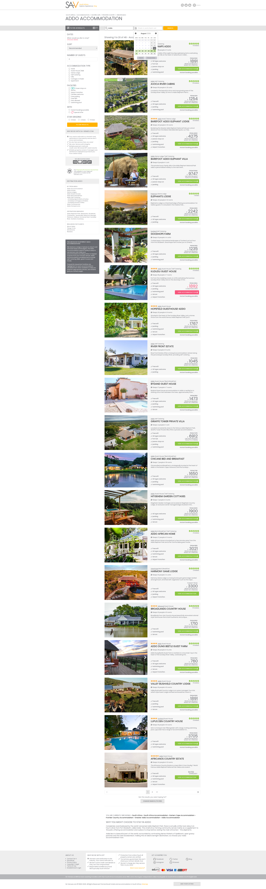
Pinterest (176, 862)
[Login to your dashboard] (186, 5)
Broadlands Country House (168, 608)
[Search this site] (182, 5)
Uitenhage (154, 569)
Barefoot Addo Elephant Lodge (170, 121)
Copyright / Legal (73, 864)
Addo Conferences (73, 204)
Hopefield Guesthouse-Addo (168, 309)
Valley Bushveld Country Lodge (170, 683)
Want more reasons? (137, 868)
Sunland (154, 231)
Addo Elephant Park (73, 214)
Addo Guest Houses (74, 194)
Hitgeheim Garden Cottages (168, 496)
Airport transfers (77, 92)
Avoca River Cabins (163, 84)
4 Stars (83, 120)
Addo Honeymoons (73, 206)
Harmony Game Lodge (164, 571)
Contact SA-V (72, 859)
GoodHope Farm (161, 234)
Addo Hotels (71, 190)
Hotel (73, 69)
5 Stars (92, 120)
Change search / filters (152, 801)
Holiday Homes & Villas (76, 202)
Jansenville (79, 215)
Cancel (141, 58)
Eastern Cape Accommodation (181, 815)
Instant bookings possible (80, 110)
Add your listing (187, 884)
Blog (190, 859)
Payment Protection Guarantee (87, 170)
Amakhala (92, 214)
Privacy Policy (72, 862)
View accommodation (187, 69)
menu (194, 5)
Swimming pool (76, 102)
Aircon (73, 90)
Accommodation (83, 15)
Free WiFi (74, 98)
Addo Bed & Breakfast (74, 196)
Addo (153, 81)
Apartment (75, 81)
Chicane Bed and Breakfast (167, 458)
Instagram (160, 862)
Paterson (154, 194)
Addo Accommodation (171, 817)
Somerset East (85, 217)
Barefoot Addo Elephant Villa (169, 159)
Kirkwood (161, 606)
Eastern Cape (95, 15)
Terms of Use (71, 866)
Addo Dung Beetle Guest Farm (169, 646)
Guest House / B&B (77, 71)
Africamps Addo (161, 46)
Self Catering (75, 75)
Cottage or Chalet (77, 79)
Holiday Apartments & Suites (79, 199)
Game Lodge (75, 73)
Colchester (71, 215)
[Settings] (189, 5)
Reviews (70, 232)
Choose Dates (151, 58)
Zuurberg (80, 219)
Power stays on (80, 88)
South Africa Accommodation (156, 815)
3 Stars (73, 120)
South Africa (70, 15)
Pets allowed (75, 100)
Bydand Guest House (163, 384)
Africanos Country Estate (167, 758)
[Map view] (97, 28)
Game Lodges (72, 192)
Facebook (160, 859)
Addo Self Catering (73, 197)
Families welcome (77, 94)
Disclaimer (70, 861)
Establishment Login (74, 868)
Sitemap (145, 884)
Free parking (75, 96)
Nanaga (93, 215)
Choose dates (72, 40)
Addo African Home (163, 533)
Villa (72, 77)
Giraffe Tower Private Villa (168, 421)
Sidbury (76, 217)
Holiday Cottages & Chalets (78, 201)
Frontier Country (108, 15)
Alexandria (84, 214)
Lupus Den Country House (167, 721)
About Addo (71, 226)
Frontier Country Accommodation (119, 817)
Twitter (175, 859)
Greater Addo (121, 15)
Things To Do (71, 228)
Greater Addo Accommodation (147, 817)
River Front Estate (162, 346)
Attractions (71, 230)
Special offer (78, 112)
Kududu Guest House (163, 271)
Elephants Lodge (161, 196)
